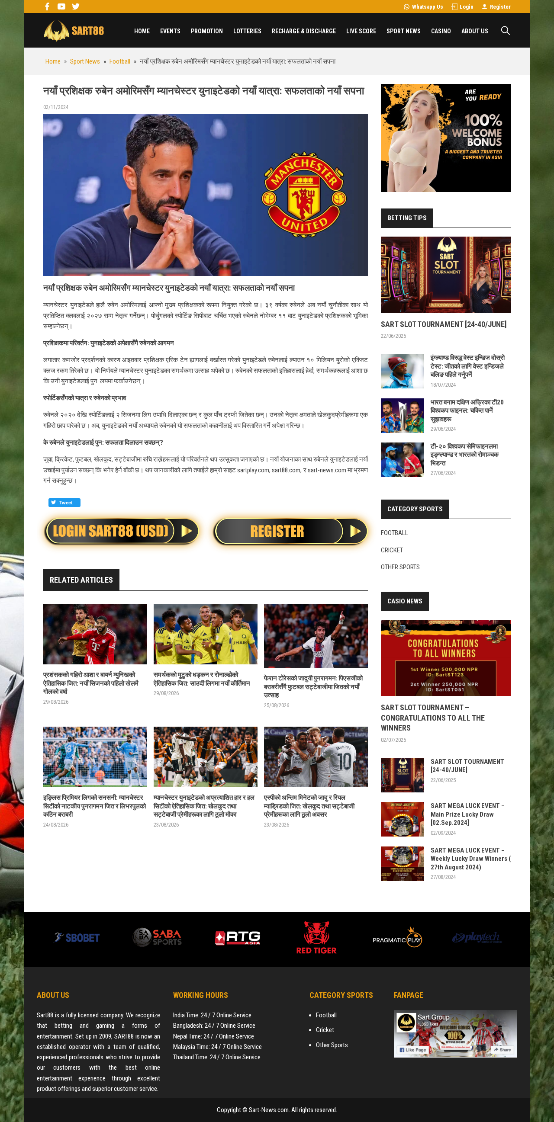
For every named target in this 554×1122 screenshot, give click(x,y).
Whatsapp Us (427, 6)
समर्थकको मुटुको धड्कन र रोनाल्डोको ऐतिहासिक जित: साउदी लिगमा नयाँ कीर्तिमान (202, 679)
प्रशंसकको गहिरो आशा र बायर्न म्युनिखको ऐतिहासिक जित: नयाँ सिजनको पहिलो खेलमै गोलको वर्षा (90, 683)
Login (466, 6)
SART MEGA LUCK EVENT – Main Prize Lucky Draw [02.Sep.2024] (468, 814)
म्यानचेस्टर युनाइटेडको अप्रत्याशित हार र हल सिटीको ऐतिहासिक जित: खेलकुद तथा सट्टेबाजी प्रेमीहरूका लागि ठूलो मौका (204, 806)
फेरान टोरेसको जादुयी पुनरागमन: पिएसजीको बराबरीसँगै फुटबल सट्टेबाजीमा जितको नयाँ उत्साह (313, 686)
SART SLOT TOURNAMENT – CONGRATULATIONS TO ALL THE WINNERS (433, 717)
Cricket (392, 550)
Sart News (73, 30)
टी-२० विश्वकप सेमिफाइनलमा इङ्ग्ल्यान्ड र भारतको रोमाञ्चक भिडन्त (465, 454)
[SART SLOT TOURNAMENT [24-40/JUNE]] (446, 275)
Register (500, 6)
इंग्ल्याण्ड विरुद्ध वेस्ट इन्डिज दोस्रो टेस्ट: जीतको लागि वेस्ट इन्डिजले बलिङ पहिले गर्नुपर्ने (468, 366)
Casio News (404, 601)
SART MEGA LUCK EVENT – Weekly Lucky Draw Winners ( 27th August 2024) (471, 858)
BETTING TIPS (407, 218)
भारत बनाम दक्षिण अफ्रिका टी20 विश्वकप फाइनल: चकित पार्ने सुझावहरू (467, 410)
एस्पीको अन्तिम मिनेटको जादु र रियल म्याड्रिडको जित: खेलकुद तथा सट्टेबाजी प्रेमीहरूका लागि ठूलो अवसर (309, 806)
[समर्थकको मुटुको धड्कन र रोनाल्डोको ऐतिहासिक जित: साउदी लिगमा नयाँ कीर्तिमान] (206, 634)
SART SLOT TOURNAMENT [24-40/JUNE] (444, 324)
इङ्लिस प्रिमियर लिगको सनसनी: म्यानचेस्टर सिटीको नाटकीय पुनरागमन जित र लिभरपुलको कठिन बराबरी (94, 806)
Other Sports (400, 567)
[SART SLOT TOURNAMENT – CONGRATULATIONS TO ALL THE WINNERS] (446, 658)
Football (394, 533)
